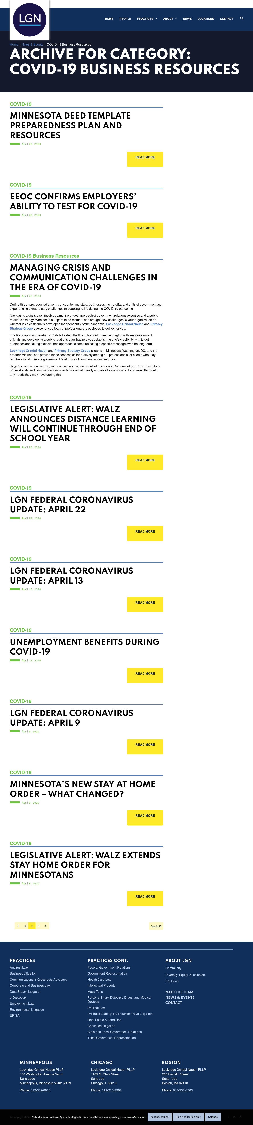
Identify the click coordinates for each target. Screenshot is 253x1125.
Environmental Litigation (27, 1009)
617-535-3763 (183, 1090)
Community (173, 968)
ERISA (15, 1015)
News (187, 19)
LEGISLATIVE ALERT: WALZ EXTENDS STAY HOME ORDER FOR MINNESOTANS (85, 866)
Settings (213, 1117)
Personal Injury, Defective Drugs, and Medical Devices (119, 999)
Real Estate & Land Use (104, 1019)
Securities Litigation (101, 1025)
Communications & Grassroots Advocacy (38, 979)
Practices (145, 19)
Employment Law (22, 1003)
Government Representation (107, 973)
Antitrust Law (19, 967)
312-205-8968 (112, 1090)
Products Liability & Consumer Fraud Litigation (120, 1013)
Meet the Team (179, 992)
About (168, 19)
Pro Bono (172, 981)
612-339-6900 (40, 1090)
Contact (226, 19)
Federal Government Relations (109, 967)
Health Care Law (99, 979)
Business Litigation (23, 973)
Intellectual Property (101, 985)
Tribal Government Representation (112, 1037)
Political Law (97, 1007)
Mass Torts (95, 991)
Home (109, 19)
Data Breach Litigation (25, 991)
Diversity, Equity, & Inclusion (185, 974)
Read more (141, 157)
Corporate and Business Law (30, 985)
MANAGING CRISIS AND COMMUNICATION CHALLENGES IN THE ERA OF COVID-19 (83, 278)
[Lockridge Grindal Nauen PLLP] (29, 20)
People (125, 19)
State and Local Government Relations (115, 1032)
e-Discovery (18, 997)
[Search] (241, 18)
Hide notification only (188, 1117)
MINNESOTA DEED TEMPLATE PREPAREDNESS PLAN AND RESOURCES (70, 126)
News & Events (179, 997)
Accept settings (160, 1117)
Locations (206, 19)
